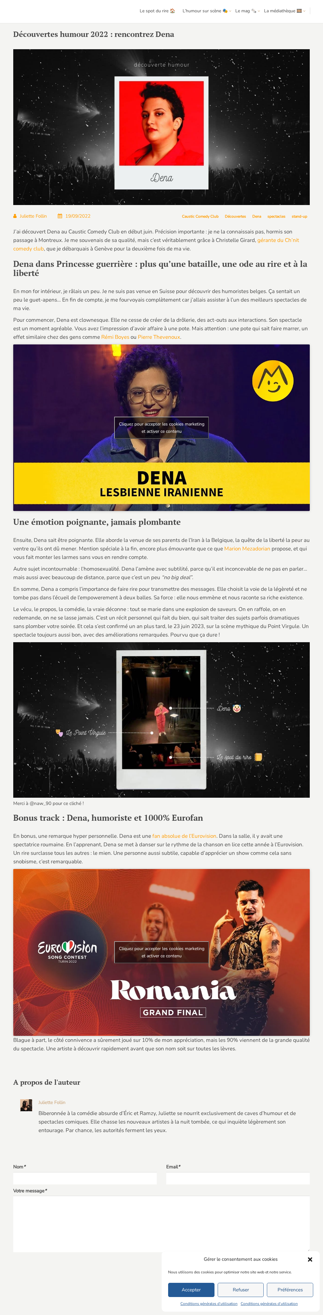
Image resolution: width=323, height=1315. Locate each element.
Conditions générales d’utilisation (209, 1303)
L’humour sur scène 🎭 (205, 11)
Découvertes (235, 216)
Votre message (30, 1191)
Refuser (241, 1290)
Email (173, 1167)
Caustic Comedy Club (200, 216)
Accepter (191, 1290)
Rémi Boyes (115, 337)
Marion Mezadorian (247, 548)
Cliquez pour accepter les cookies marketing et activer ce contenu (161, 427)
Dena (256, 216)
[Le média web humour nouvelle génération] (23, 12)
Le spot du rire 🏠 (157, 11)
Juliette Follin (33, 216)
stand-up (299, 216)
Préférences (290, 1290)
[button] (310, 1259)
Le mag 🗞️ (245, 11)
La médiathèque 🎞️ (283, 11)
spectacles (276, 216)
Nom (19, 1167)
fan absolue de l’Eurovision (184, 836)
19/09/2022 (78, 216)
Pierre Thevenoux (159, 337)
